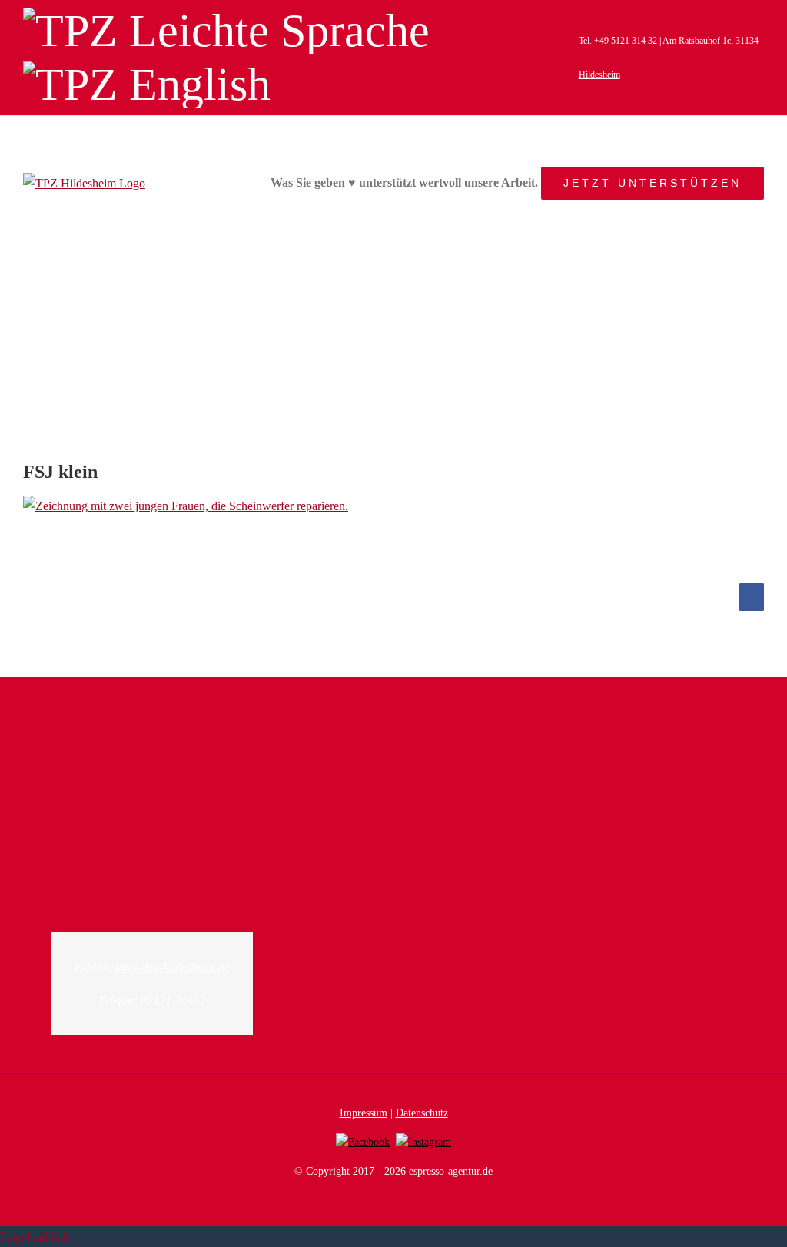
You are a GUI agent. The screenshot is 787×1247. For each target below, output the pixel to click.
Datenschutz (422, 1113)
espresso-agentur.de (451, 1171)
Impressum (363, 1113)
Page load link (34, 1236)
